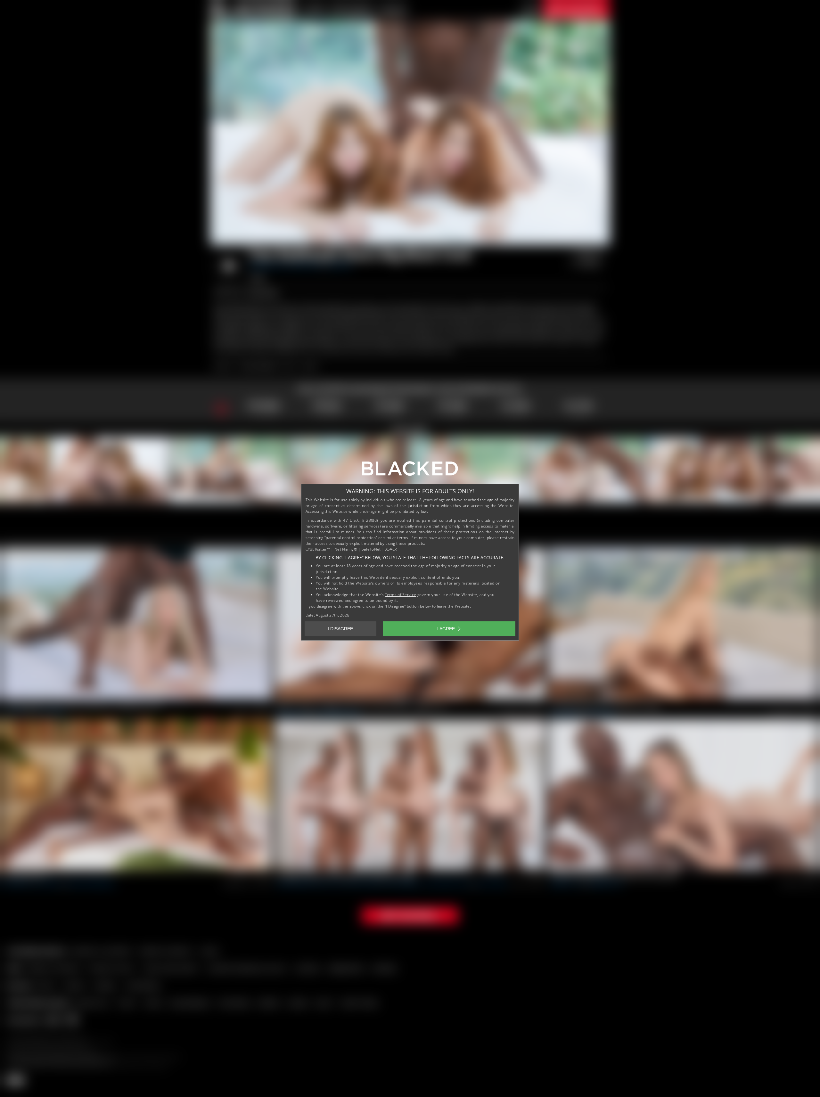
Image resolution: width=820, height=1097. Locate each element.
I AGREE (446, 628)
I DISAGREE (340, 628)
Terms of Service (400, 594)
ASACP (391, 549)
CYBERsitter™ (318, 549)
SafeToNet (371, 549)
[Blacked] (410, 470)
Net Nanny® (345, 549)
